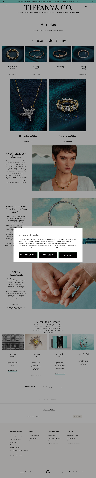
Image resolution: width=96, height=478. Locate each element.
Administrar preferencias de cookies (28, 255)
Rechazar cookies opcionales (48, 255)
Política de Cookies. (62, 247)
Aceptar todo (68, 255)
